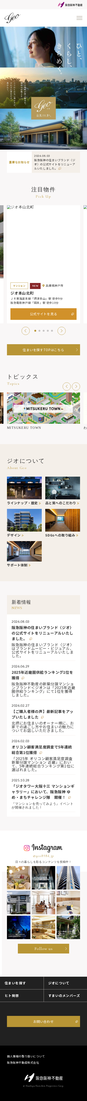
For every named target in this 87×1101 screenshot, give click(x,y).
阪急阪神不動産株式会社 (23, 1062)
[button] (26, 331)
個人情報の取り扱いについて (26, 1056)
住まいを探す (15, 983)
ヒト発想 (12, 995)
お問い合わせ (43, 1021)
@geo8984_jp (43, 856)
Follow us (43, 948)
